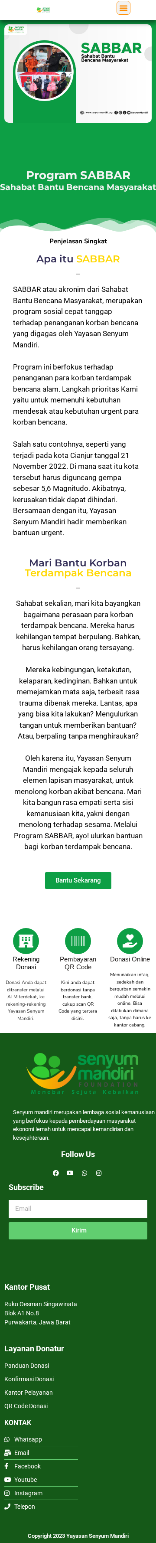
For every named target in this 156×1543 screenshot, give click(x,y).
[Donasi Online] (130, 941)
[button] (123, 8)
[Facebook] (56, 1173)
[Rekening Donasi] (26, 941)
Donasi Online (130, 959)
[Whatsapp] (84, 1173)
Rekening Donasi (26, 963)
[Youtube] (70, 1173)
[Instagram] (99, 1173)
